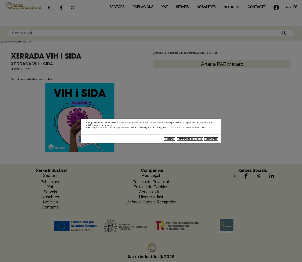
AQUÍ (88, 125)
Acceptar (169, 139)
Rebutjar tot (211, 139)
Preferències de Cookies (190, 139)
